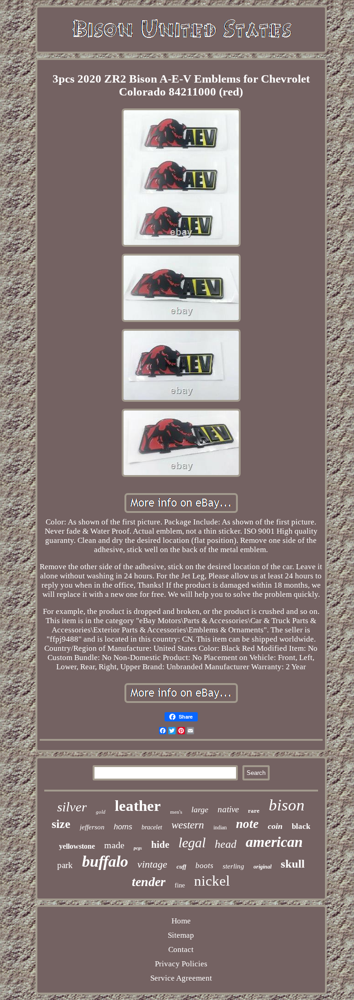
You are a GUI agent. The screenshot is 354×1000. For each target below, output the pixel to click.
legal (192, 842)
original (262, 866)
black (301, 826)
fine (180, 885)
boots (204, 865)
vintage (152, 864)
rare (254, 810)
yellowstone (77, 846)
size (61, 824)
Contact (181, 949)
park (65, 865)
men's (176, 812)
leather (138, 806)
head (225, 844)
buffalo (105, 861)
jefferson (92, 827)
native (228, 809)
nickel (212, 881)
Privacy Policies (181, 963)
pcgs (138, 848)
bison (287, 805)
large (199, 809)
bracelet (152, 827)
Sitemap (181, 935)
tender (148, 882)
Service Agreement (181, 978)
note (247, 824)
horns (123, 827)
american (274, 841)
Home (181, 921)
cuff (181, 866)
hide (160, 844)
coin (275, 826)
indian (220, 827)
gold (101, 812)
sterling (233, 866)
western (187, 825)
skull (293, 863)
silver (72, 806)
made (114, 845)
